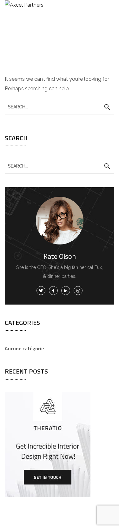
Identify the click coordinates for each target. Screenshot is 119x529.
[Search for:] (59, 107)
